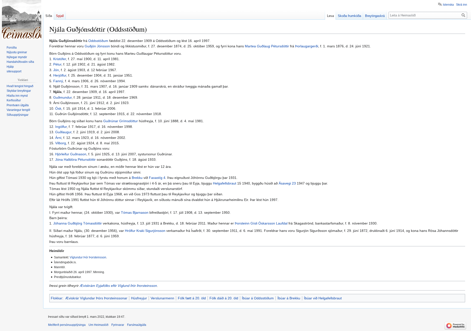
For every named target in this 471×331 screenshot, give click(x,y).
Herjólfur (59, 75)
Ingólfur (61, 127)
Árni (58, 138)
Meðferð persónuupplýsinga (67, 325)
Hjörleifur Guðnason (70, 154)
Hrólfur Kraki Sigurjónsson (145, 231)
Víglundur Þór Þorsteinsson (88, 257)
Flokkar (56, 298)
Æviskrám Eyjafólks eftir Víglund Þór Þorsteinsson (118, 286)
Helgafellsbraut (224, 183)
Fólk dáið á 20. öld (223, 298)
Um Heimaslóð (98, 325)
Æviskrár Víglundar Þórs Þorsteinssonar (96, 298)
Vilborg (60, 143)
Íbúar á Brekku (288, 298)
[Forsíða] (21, 19)
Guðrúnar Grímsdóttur (120, 121)
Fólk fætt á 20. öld (192, 298)
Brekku (137, 178)
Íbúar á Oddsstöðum (258, 298)
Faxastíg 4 (157, 178)
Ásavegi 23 (287, 183)
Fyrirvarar (117, 325)
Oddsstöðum (98, 41)
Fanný (58, 81)
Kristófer (59, 59)
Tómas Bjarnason (134, 212)
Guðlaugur (63, 132)
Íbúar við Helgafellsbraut (323, 298)
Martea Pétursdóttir (267, 46)
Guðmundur (62, 97)
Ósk (58, 108)
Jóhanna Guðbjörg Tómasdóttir (77, 223)
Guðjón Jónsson (97, 46)
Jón (56, 70)
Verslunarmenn (162, 298)
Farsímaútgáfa (136, 325)
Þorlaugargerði (306, 46)
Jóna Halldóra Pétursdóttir (75, 159)
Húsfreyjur (139, 298)
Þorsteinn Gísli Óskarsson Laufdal (261, 223)
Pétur (57, 64)
